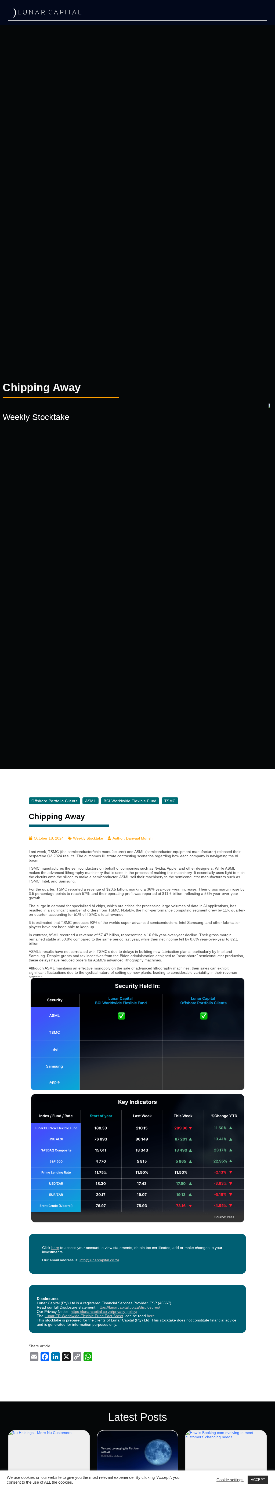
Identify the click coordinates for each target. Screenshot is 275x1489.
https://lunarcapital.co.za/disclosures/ (128, 1307)
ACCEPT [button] (258, 1480)
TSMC (170, 801)
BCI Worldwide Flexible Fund (130, 801)
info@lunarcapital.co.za (99, 1260)
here (151, 1316)
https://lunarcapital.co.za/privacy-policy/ (104, 1311)
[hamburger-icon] (250, 13)
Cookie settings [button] (230, 1480)
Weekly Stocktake (36, 417)
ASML (90, 801)
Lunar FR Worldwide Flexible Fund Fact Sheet (84, 1316)
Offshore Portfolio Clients (54, 801)
